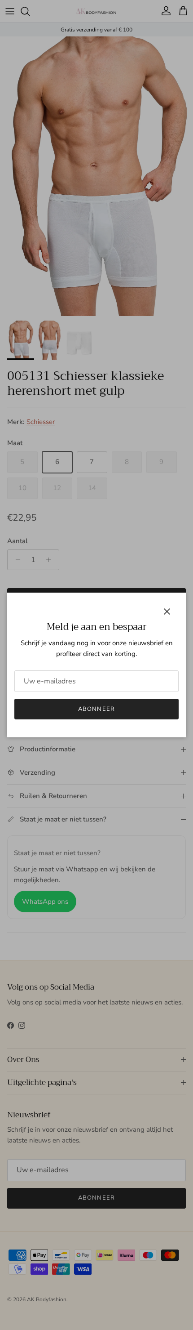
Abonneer (96, 709)
